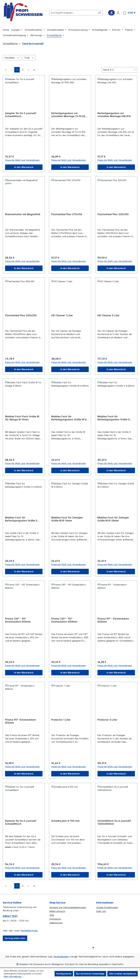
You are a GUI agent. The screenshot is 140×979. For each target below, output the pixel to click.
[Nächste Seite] (28, 69)
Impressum (55, 919)
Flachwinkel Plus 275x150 (66, 214)
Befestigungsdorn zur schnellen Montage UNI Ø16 (114, 115)
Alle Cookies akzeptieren (122, 973)
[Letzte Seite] (34, 69)
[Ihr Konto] (118, 12)
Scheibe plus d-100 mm (65, 820)
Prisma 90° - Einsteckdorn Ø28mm (113, 620)
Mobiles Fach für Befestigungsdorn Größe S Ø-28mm (21, 519)
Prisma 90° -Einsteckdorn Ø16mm (20, 721)
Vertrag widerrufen (15, 938)
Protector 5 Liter (107, 719)
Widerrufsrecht (57, 911)
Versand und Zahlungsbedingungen (67, 907)
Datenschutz (55, 922)
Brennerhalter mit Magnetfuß (22, 214)
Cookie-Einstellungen (107, 907)
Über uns (101, 911)
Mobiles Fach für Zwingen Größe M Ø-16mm (67, 519)
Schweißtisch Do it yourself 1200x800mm (114, 822)
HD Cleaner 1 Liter (62, 315)
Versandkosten (61, 956)
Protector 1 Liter (61, 719)
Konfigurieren (63, 973)
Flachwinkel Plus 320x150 (113, 214)
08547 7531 (10, 916)
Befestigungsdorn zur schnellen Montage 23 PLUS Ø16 (68, 115)
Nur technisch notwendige (90, 973)
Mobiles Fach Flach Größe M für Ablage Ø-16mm (22, 418)
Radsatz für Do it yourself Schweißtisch (20, 822)
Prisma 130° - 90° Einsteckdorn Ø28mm (64, 620)
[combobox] (72, 12)
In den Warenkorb (23, 167)
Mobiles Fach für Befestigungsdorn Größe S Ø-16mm (113, 418)
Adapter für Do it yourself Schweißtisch (20, 115)
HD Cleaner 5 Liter (108, 315)
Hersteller (10, 57)
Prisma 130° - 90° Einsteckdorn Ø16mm (18, 620)
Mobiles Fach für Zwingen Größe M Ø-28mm (113, 519)
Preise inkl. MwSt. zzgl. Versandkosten (22, 160)
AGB (51, 915)
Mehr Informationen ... (13, 976)
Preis (27, 57)
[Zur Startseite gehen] (23, 12)
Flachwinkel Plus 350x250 (21, 315)
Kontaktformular (29, 930)
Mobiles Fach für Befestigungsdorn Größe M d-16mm (69, 418)
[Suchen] (99, 12)
